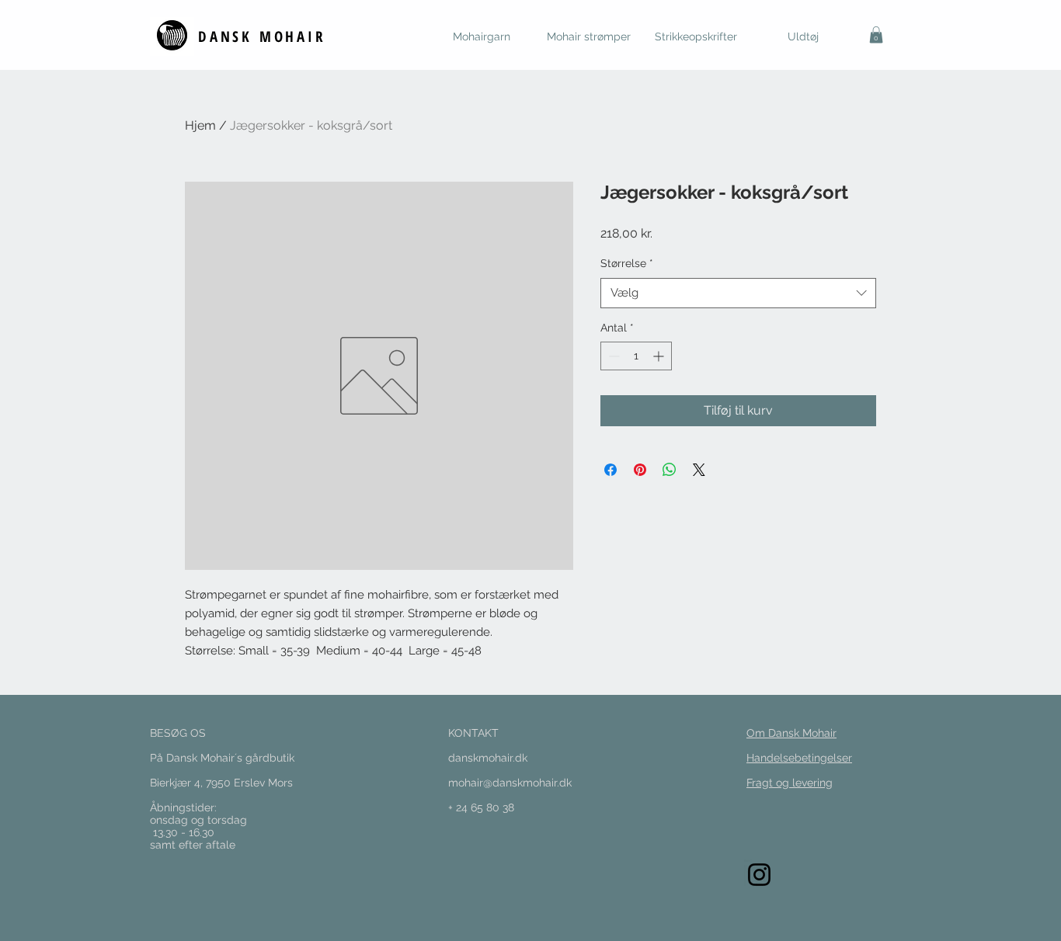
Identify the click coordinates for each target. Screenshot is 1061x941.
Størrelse (626, 263)
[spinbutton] (636, 356)
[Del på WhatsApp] (669, 469)
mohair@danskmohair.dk (510, 782)
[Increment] (660, 356)
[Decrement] (612, 356)
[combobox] (738, 293)
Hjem (200, 125)
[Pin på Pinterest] (640, 469)
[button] (876, 34)
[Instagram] (759, 874)
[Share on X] (699, 469)
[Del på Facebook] (610, 469)
